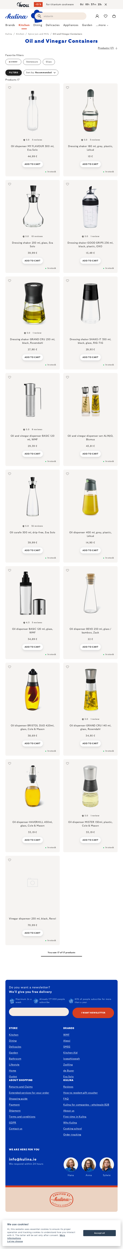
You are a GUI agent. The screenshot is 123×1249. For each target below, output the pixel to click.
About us (68, 1111)
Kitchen (13, 1035)
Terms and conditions (22, 1117)
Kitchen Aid (70, 1053)
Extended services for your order (29, 1093)
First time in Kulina (74, 1117)
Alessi (66, 1041)
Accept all (99, 1233)
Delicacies (15, 1047)
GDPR (12, 1123)
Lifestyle (14, 1065)
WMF (66, 1035)
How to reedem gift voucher (80, 1093)
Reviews (68, 1087)
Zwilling (68, 1065)
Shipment (15, 1111)
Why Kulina (70, 1123)
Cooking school (72, 1128)
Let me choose (15, 1241)
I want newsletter (93, 1013)
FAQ (66, 1099)
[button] (61, 73)
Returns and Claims (21, 1087)
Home (12, 1071)
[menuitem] (10, 26)
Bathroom (15, 1059)
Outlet (13, 1076)
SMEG (66, 1047)
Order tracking (72, 1134)
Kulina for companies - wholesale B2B (86, 1105)
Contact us (15, 1128)
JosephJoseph (71, 1059)
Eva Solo (68, 1076)
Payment (14, 1105)
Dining (13, 1041)
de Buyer (68, 1071)
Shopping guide (18, 1099)
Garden (13, 1053)
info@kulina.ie (23, 1159)
